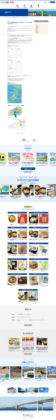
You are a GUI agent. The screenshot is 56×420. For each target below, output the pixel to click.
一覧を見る (28, 325)
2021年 (37, 31)
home (5, 17)
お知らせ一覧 (8, 17)
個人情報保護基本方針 (24, 411)
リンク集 (37, 411)
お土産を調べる (31, 7)
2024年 (37, 27)
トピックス (38, 7)
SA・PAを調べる (17, 7)
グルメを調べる (24, 7)
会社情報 (18, 411)
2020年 (37, 32)
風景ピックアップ (34, 140)
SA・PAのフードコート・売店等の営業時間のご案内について (28, 168)
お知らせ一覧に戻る (20, 133)
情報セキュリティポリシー (31, 411)
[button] (54, 156)
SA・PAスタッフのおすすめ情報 (23, 140)
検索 (49, 2)
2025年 (37, 26)
